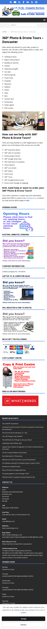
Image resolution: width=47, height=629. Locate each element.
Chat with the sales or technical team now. (16, 515)
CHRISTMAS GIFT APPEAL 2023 (12, 443)
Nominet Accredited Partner (11, 467)
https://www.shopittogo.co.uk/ (12, 535)
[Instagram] (36, 2)
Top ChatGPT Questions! (10, 424)
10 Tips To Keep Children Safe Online (14, 453)
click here (10, 544)
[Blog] (32, 2)
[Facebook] (23, 2)
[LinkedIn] (28, 2)
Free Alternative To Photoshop (12, 456)
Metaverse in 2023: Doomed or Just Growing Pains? (19, 460)
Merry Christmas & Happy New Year (14, 470)
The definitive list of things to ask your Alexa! (17, 440)
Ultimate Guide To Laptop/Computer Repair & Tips (18, 477)
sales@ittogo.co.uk (8, 521)
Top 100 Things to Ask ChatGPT (12, 436)
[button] (44, 20)
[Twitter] (11, 2)
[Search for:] (23, 25)
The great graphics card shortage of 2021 (15, 474)
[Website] (19, 2)
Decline (23, 625)
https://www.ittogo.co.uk (10, 528)
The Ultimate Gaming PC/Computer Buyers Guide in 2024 (20, 463)
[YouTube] (15, 2)
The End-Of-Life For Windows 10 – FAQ (14, 433)
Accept (23, 619)
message (38, 553)
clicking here (31, 198)
